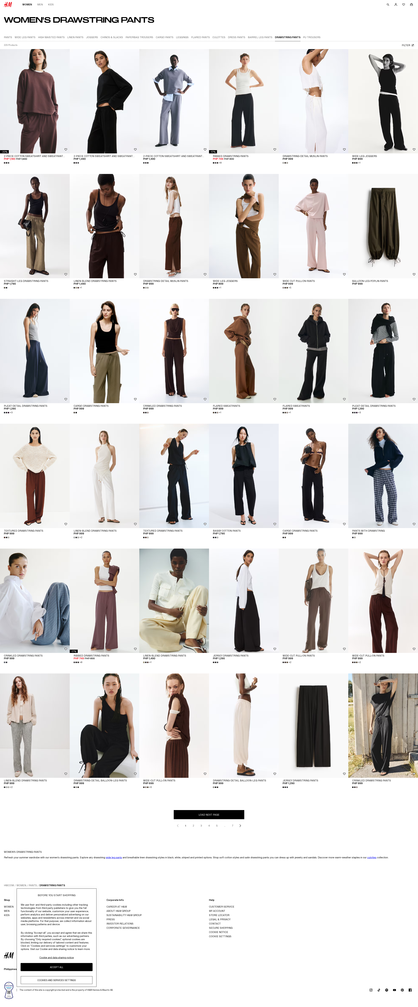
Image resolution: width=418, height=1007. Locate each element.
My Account (217, 911)
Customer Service (221, 906)
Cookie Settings (220, 936)
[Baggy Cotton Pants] (244, 476)
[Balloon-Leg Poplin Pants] (383, 226)
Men (40, 4)
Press (110, 919)
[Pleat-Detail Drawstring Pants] (35, 351)
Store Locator (219, 915)
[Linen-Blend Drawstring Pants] (104, 226)
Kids (51, 4)
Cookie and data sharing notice (56, 957)
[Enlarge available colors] (7, 163)
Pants (33, 885)
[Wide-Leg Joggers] (383, 101)
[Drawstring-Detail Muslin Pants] (313, 101)
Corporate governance (123, 927)
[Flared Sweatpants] (244, 351)
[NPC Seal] (9, 990)
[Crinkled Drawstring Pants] (174, 351)
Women (27, 4)
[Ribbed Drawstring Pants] (244, 101)
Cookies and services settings (56, 980)
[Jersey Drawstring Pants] (244, 601)
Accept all (56, 967)
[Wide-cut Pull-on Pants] (313, 226)
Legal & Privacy (220, 919)
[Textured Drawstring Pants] (35, 476)
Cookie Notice (218, 932)
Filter (406, 45)
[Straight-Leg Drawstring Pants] (35, 226)
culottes (371, 857)
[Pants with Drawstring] (383, 476)
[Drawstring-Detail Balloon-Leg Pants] (104, 725)
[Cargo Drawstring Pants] (104, 351)
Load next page (209, 814)
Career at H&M (116, 906)
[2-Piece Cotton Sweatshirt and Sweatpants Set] (35, 101)
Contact (215, 923)
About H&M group (118, 911)
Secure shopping (221, 927)
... (224, 825)
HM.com (9, 885)
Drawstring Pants (52, 885)
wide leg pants (114, 857)
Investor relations (119, 923)
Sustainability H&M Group (124, 915)
